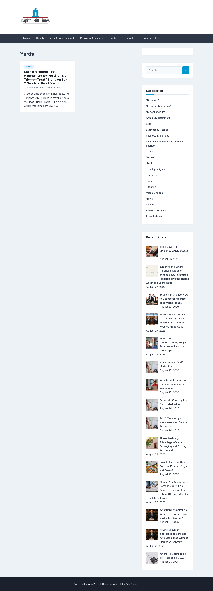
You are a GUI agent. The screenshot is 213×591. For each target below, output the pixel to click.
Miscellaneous (154, 192)
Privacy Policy (151, 38)
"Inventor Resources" (158, 106)
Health (40, 38)
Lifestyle (151, 186)
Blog (148, 123)
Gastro (150, 157)
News (26, 38)
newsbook (116, 584)
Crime (149, 151)
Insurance (151, 175)
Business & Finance (91, 38)
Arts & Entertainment (62, 38)
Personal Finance (156, 210)
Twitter (113, 38)
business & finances (157, 135)
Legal (149, 181)
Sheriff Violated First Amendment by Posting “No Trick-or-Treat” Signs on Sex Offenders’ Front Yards (45, 77)
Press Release (154, 216)
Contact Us (130, 38)
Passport (151, 204)
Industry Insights (155, 169)
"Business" (152, 100)
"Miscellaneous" (155, 111)
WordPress (94, 584)
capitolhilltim (55, 87)
